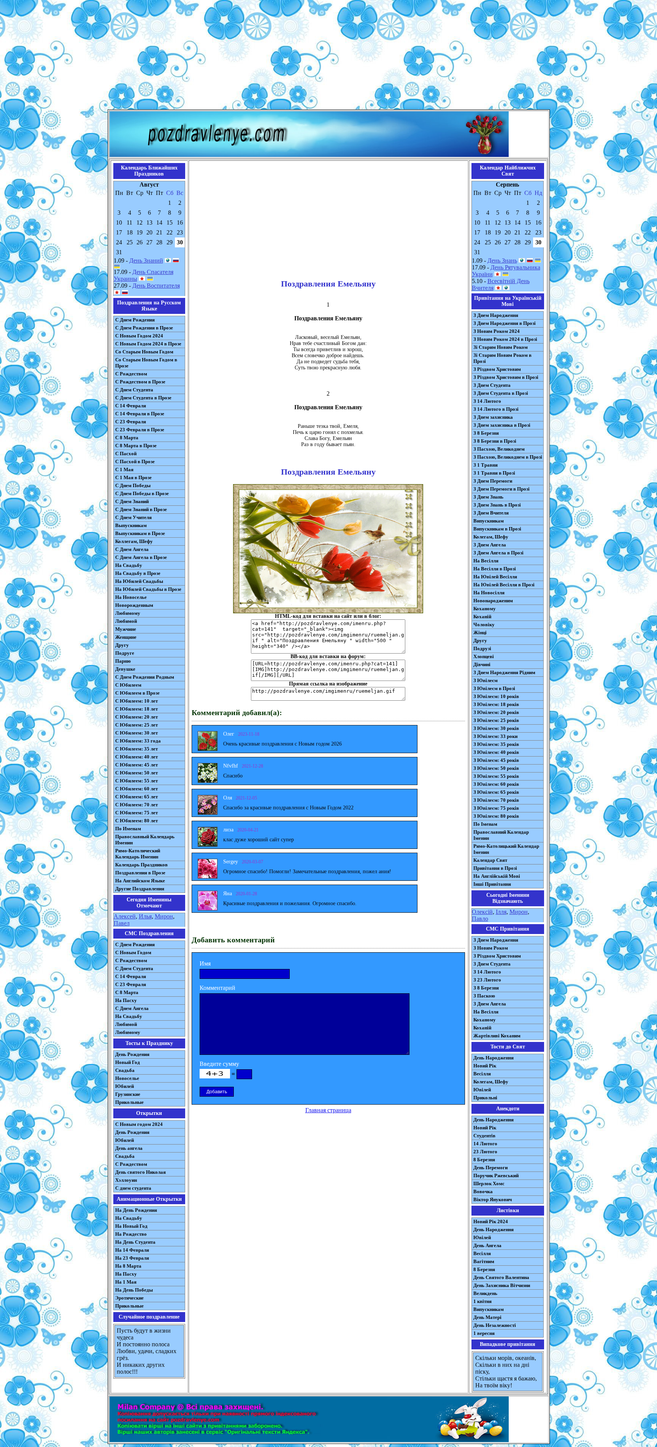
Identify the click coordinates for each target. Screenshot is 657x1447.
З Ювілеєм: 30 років (496, 728)
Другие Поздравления (139, 888)
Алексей (125, 916)
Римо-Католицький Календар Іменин (506, 849)
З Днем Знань (488, 497)
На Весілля (485, 561)
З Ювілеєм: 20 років (496, 712)
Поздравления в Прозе (140, 872)
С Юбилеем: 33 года (138, 741)
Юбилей (124, 1086)
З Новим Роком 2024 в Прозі (505, 339)
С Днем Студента (134, 390)
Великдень (485, 1293)
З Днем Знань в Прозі (497, 505)
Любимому (127, 613)
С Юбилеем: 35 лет (136, 749)
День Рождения (132, 1054)
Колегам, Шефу (490, 537)
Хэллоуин (126, 1180)
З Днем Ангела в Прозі (498, 553)
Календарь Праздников (141, 865)
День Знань (502, 260)
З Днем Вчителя (491, 513)
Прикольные (129, 1102)
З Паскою (484, 996)
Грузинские (127, 1094)
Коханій (482, 616)
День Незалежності (494, 1325)
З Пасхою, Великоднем (499, 449)
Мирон (164, 916)
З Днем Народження (495, 315)
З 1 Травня (485, 465)
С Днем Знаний (132, 501)
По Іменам (485, 824)
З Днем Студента (492, 385)
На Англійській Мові (496, 876)
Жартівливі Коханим (497, 1036)
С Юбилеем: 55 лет (136, 781)
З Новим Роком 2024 (496, 331)
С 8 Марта (126, 437)
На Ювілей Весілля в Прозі (504, 584)
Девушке (125, 669)
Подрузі (482, 648)
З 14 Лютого (487, 401)
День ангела (129, 1148)
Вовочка (483, 1191)
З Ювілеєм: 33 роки (495, 736)
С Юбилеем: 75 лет (136, 812)
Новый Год (127, 1062)
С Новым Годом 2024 (139, 336)
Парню (123, 661)
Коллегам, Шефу (134, 541)
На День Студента (135, 1242)
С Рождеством (131, 374)
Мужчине (125, 629)
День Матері (487, 1317)
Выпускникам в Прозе (140, 533)
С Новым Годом (133, 952)
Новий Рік (484, 1066)
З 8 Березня (486, 433)
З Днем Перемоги (492, 481)
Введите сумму (219, 1064)
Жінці (480, 632)
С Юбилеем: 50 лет (136, 773)
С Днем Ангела (132, 549)
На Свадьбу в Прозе (137, 573)
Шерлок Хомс (489, 1183)
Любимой (126, 621)
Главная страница (328, 1110)
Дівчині (481, 664)
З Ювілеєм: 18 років (496, 704)
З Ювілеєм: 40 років (496, 752)
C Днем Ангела (132, 1008)
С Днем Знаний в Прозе (141, 509)
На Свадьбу (128, 565)
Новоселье (127, 1078)
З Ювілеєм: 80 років (496, 816)
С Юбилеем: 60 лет (136, 789)
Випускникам (488, 521)
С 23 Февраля (130, 421)
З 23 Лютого (487, 980)
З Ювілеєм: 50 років (496, 768)
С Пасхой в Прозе (135, 461)
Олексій (482, 912)
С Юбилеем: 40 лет (136, 757)
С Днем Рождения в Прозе (144, 328)
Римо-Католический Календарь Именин (137, 854)
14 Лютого (485, 1143)
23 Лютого (485, 1151)
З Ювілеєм (485, 680)
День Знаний (146, 260)
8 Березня (484, 1159)
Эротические (129, 1298)
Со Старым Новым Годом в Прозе (146, 363)
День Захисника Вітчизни (501, 1285)
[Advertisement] (328, 56)
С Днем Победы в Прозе (142, 493)
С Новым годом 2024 (139, 1124)
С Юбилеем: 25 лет (136, 725)
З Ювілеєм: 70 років (496, 800)
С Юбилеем (128, 685)
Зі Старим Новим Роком (500, 347)
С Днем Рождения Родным (144, 677)
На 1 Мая (125, 1282)
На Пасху (126, 1000)
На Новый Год (131, 1226)
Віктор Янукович (492, 1199)
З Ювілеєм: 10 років (496, 696)
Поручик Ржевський (496, 1175)
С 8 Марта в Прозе (136, 445)
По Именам (128, 828)
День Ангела (487, 1245)
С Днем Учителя (133, 517)
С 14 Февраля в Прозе (139, 413)
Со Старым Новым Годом (144, 352)
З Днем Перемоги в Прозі (501, 489)
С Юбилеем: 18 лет (136, 709)
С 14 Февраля (130, 405)
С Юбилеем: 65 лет (136, 796)
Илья (145, 916)
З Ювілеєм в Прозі (494, 688)
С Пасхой (125, 453)
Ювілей (482, 1089)
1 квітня (482, 1301)
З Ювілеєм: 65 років (496, 792)
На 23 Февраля (132, 1258)
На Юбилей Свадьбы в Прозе (148, 589)
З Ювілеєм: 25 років (496, 720)
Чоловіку (484, 624)
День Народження (493, 1058)
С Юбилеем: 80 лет (136, 820)
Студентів (484, 1135)
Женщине (125, 637)
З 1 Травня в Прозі (494, 473)
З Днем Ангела (489, 545)
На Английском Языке (140, 880)
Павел (122, 923)
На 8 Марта (128, 1266)
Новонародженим (493, 600)
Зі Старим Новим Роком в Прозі (502, 358)
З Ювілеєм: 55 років (496, 776)
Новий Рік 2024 (490, 1221)
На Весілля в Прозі (494, 569)
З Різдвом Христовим (497, 369)
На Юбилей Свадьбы (139, 581)
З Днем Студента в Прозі (500, 393)
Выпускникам (131, 525)
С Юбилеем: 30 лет (136, 733)
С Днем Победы (133, 485)
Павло (480, 918)
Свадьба (125, 1070)
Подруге (124, 653)
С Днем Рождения (135, 320)
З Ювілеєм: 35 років (496, 744)
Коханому (484, 608)
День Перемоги (490, 1167)
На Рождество (131, 1234)
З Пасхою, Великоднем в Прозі (507, 457)
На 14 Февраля (132, 1250)
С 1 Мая (124, 469)
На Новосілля (489, 592)
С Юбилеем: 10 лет (136, 701)
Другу (122, 645)
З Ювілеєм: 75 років (496, 808)
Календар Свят (490, 860)
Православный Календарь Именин (145, 839)
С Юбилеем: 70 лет (136, 804)
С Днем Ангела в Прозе (141, 557)
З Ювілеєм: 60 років (496, 784)
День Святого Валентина (501, 1277)
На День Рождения (136, 1210)
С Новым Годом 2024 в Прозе (148, 344)
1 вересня (484, 1333)
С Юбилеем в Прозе (137, 693)
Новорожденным (134, 605)
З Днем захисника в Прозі (501, 425)
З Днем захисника (493, 417)
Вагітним (483, 1261)
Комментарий (217, 988)
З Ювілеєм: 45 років (496, 760)
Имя (205, 963)
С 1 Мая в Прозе (133, 477)
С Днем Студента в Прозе (143, 398)
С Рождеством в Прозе (140, 382)
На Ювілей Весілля (495, 576)
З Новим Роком (490, 948)
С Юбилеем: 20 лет (136, 717)
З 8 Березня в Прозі (494, 441)
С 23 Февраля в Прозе (139, 429)
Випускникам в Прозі (497, 529)
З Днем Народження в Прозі (504, 323)
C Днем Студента (134, 968)
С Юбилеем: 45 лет (136, 765)
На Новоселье (131, 597)
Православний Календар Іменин (501, 835)
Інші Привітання (492, 884)
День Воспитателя (156, 285)
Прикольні (485, 1097)
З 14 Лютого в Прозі (496, 409)
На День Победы (134, 1290)
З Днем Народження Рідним (504, 672)
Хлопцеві (483, 656)
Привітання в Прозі (495, 868)
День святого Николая (140, 1172)
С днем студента (133, 1188)
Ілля (501, 912)
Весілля (482, 1074)
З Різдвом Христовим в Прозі (505, 377)
